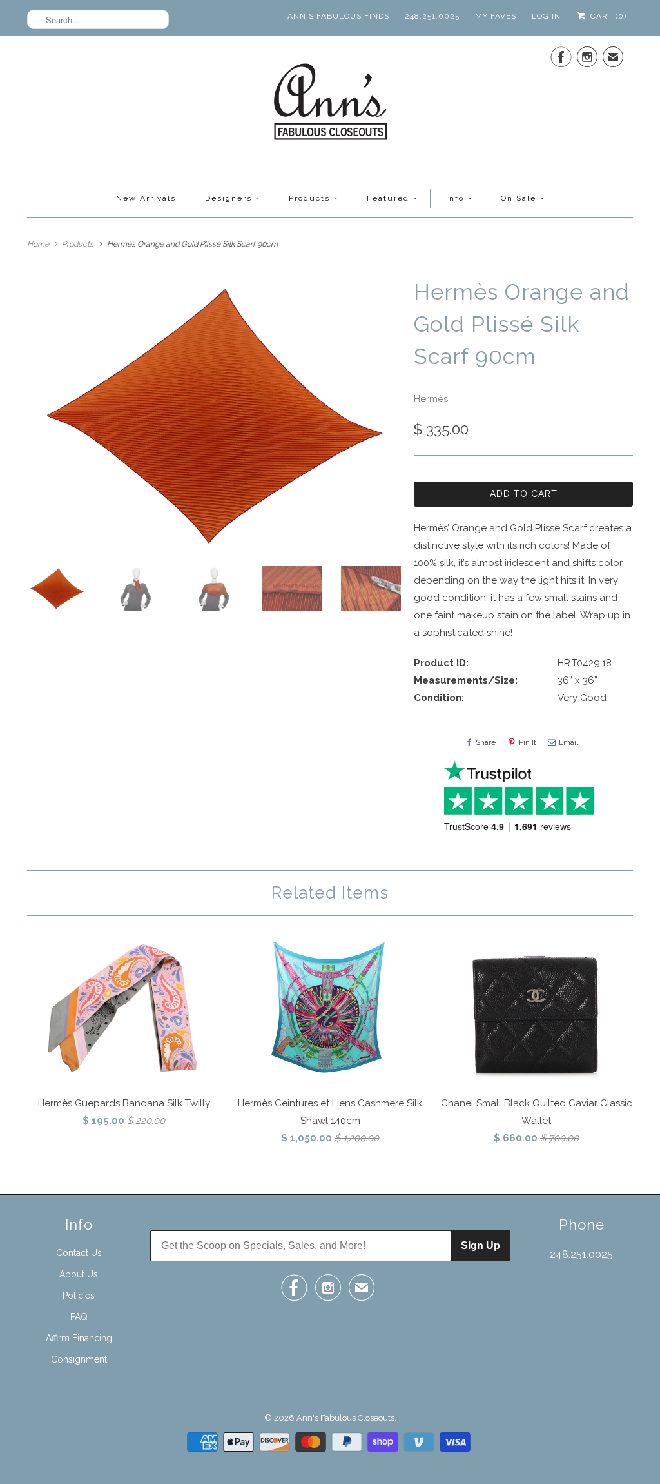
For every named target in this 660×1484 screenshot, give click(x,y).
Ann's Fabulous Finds (338, 16)
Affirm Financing (79, 1338)
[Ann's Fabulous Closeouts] (330, 105)
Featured (388, 198)
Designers (228, 198)
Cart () (607, 16)
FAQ (79, 1317)
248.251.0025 (432, 16)
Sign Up (480, 1245)
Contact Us (79, 1253)
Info (455, 198)
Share (486, 742)
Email (568, 742)
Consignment (79, 1359)
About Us (78, 1274)
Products (309, 198)
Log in (546, 16)
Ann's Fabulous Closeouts (345, 1418)
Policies (79, 1295)
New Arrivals (146, 198)
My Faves (495, 16)
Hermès (431, 399)
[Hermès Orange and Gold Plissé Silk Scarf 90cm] (214, 416)
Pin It (527, 742)
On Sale (518, 198)
